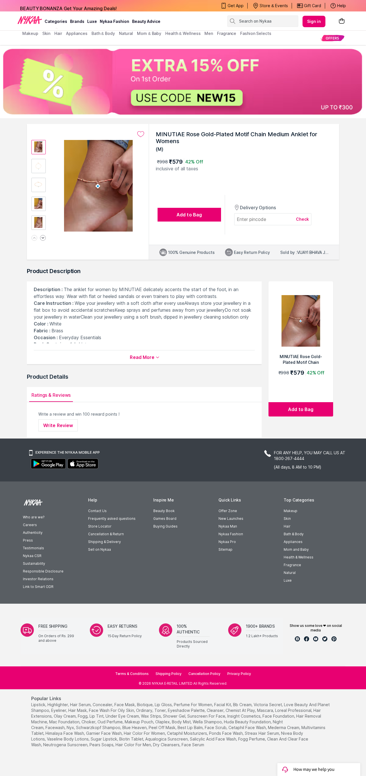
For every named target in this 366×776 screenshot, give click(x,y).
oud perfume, (111, 721)
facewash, (55, 727)
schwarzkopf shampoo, (98, 727)
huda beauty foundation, (248, 721)
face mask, (125, 704)
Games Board (164, 518)
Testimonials (33, 548)
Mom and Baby (296, 549)
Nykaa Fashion (114, 21)
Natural (290, 572)
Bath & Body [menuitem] (103, 33)
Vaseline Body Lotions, (68, 738)
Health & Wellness (298, 557)
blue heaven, (135, 727)
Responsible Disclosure (43, 571)
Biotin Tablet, (131, 738)
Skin (287, 518)
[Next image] (43, 238)
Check (302, 219)
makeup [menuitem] (30, 33)
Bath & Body (294, 534)
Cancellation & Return (106, 534)
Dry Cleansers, (166, 744)
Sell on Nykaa (99, 549)
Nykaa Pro (227, 542)
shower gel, (174, 716)
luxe (92, 21)
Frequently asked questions (112, 518)
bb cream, (242, 704)
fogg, (83, 716)
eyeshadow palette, (187, 710)
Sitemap (225, 549)
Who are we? (33, 517)
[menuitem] (332, 38)
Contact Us (97, 511)
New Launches (230, 518)
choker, (88, 721)
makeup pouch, (139, 721)
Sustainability (34, 563)
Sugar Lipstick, (104, 738)
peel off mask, (162, 727)
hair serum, (81, 704)
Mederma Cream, (284, 727)
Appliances (293, 542)
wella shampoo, (208, 721)
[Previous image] (34, 238)
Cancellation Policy (204, 674)
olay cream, (65, 716)
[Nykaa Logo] (29, 20)
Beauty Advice (146, 21)
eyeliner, (59, 710)
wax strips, (151, 716)
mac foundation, (64, 721)
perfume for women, (193, 704)
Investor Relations (38, 579)
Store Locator (100, 526)
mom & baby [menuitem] (149, 33)
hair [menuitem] (58, 33)
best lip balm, (191, 727)
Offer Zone (227, 511)
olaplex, (163, 721)
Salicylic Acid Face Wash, (213, 738)
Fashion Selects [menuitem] (255, 33)
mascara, (265, 710)
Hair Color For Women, (145, 733)
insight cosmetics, (244, 716)
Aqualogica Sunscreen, (167, 738)
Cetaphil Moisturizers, (187, 733)
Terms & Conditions (132, 674)
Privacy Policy (239, 674)
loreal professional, (293, 710)
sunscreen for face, (206, 716)
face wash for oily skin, (112, 710)
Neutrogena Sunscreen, (65, 744)
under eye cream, (123, 716)
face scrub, (216, 727)
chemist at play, (241, 710)
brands (77, 21)
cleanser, (215, 710)
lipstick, (38, 704)
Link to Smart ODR (38, 587)
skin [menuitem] (46, 33)
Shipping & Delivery (104, 542)
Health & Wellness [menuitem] (182, 33)
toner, (160, 710)
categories (56, 21)
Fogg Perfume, (252, 738)
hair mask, (78, 710)
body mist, (182, 721)
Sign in (314, 21)
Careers (30, 525)
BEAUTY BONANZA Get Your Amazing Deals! (68, 6)
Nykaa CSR (32, 556)
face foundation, (278, 716)
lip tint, (96, 716)
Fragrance (292, 565)
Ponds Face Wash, (226, 733)
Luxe (288, 580)
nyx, (71, 727)
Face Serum (193, 744)
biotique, (145, 704)
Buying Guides (165, 526)
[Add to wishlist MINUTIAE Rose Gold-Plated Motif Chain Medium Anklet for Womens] (140, 134)
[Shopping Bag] (341, 21)
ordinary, (144, 710)
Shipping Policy (169, 674)
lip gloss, (164, 704)
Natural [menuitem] (126, 33)
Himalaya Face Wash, (65, 733)
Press (28, 540)
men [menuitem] (208, 33)
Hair (287, 526)
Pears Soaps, (101, 744)
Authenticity (33, 532)
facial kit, (223, 704)
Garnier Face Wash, (104, 733)
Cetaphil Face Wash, (247, 727)
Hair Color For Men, (134, 744)
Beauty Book (164, 511)
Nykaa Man (227, 526)
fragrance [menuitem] (226, 33)
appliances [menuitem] (76, 33)
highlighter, (58, 704)
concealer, (103, 704)
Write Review (58, 425)
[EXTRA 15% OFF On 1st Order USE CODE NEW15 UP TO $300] (183, 81)
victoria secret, (268, 704)
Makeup (290, 511)
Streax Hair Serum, (262, 733)
